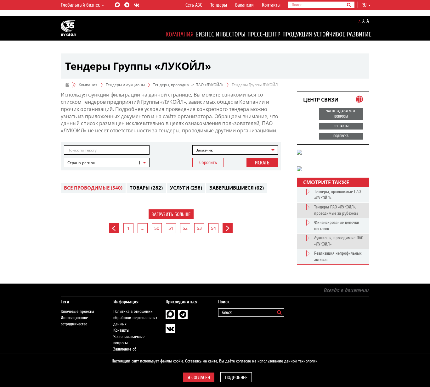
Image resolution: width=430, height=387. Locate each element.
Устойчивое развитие (342, 34)
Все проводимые (93, 188)
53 (199, 228)
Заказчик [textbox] (204, 150)
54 (213, 228)
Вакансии (244, 5)
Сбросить (208, 162)
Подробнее (236, 377)
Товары (146, 188)
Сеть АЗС (193, 5)
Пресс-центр (263, 34)
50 (156, 228)
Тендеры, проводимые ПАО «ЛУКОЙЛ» (188, 84)
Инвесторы (231, 34)
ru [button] (364, 5)
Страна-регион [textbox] (81, 162)
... (142, 228)
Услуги (186, 188)
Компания (180, 34)
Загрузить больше (171, 214)
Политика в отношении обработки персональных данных (135, 318)
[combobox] (235, 150)
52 (185, 228)
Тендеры (218, 5)
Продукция (297, 34)
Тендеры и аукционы (125, 84)
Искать (262, 163)
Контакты (271, 5)
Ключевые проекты (77, 311)
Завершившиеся (236, 188)
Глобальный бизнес (81, 5)
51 (170, 228)
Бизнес (204, 34)
